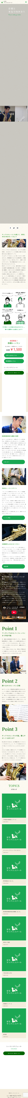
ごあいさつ (6, 462)
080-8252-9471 (15, 1095)
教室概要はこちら (11, 361)
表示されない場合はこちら (14, 372)
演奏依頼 (6, 566)
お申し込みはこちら (11, 355)
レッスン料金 (7, 517)
